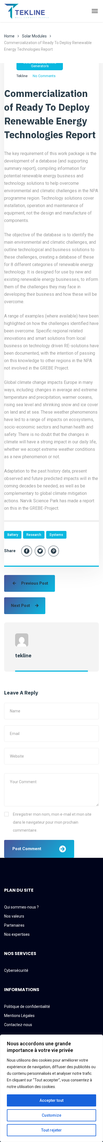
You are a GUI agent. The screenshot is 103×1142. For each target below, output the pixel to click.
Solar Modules (34, 36)
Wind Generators (43, 64)
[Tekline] (28, 11)
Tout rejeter (51, 1130)
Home (9, 36)
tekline (21, 76)
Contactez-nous (18, 1024)
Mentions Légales (19, 1015)
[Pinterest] (53, 551)
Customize (51, 1115)
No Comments (44, 76)
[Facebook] (26, 551)
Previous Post (34, 583)
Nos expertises (17, 934)
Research (33, 535)
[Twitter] (40, 551)
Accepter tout (51, 1100)
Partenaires (14, 925)
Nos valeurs (14, 916)
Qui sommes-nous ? (21, 907)
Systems (56, 535)
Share (10, 550)
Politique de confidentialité (27, 1006)
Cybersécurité (16, 970)
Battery (12, 535)
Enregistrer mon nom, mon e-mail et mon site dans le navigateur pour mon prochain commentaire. (52, 822)
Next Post (21, 605)
